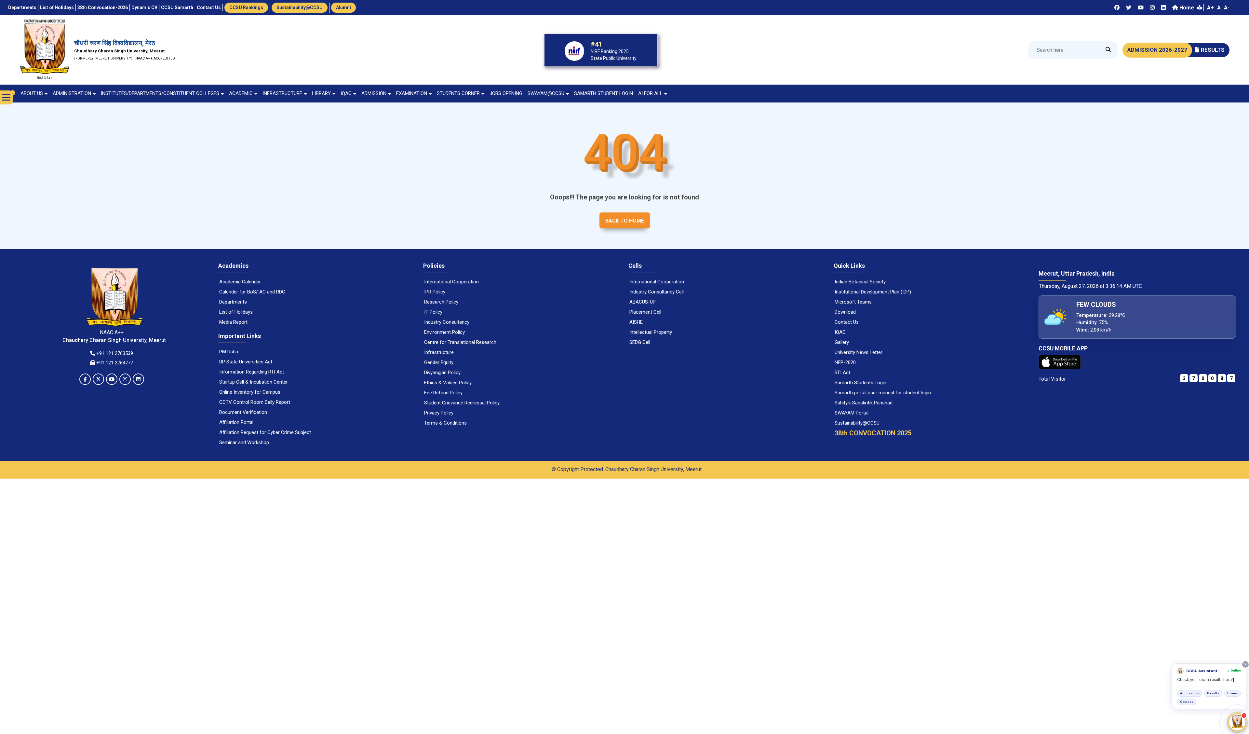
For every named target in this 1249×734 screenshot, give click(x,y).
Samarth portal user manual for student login (883, 393)
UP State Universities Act (245, 362)
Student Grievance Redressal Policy (462, 403)
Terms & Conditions (445, 423)
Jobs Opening (506, 93)
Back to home (624, 221)
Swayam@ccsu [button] (546, 93)
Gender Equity (438, 362)
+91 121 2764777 (114, 363)
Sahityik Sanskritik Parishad (864, 403)
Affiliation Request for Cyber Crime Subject (265, 432)
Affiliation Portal (236, 422)
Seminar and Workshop (244, 442)
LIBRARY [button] (321, 93)
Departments (233, 302)
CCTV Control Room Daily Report (254, 402)
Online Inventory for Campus (249, 392)
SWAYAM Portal (851, 413)
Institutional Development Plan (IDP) (873, 292)
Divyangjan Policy (442, 372)
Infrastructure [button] (282, 93)
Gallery (842, 342)
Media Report (233, 322)
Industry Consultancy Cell (656, 292)
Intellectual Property (650, 332)
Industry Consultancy (446, 322)
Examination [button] (411, 93)
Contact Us (847, 322)
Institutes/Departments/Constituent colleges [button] (160, 93)
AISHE (636, 322)
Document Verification (243, 412)
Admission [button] (373, 93)
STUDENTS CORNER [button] (458, 93)
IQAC (840, 332)
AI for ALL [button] (650, 93)
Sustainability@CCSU (857, 423)
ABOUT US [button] (31, 93)
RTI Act (842, 372)
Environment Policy (444, 332)
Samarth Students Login (860, 383)
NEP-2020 (845, 362)
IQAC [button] (346, 93)
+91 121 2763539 (114, 353)
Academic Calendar (240, 282)
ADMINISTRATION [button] (72, 93)
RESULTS (1213, 50)
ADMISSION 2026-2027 (1157, 50)
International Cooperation (451, 282)
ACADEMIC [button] (241, 93)
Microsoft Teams (853, 302)
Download (845, 312)
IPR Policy (434, 292)
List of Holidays (236, 312)
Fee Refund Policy (443, 393)
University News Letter (858, 352)
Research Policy (441, 302)
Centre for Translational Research (460, 342)
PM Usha (228, 352)
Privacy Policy (438, 413)
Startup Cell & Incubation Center (253, 382)
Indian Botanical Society (860, 282)
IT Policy (433, 312)
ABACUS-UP (642, 302)
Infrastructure (439, 352)
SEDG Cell (639, 342)
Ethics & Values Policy (448, 383)
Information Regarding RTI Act (251, 372)
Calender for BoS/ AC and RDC (252, 292)
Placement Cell (645, 312)
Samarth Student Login (603, 93)
